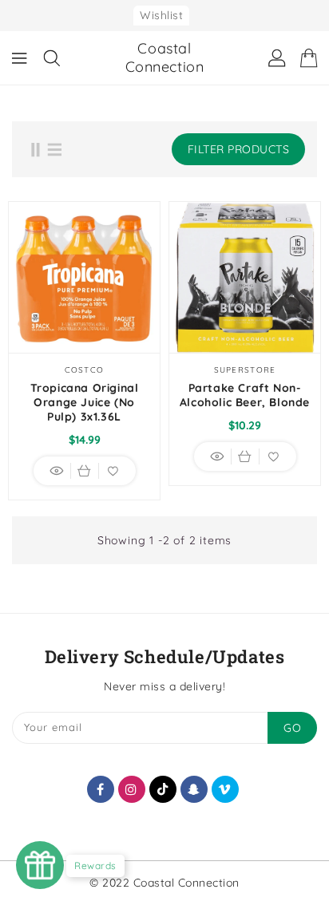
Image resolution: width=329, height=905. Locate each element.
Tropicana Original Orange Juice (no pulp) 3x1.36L (84, 402)
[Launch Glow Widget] (40, 865)
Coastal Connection (164, 57)
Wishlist (161, 15)
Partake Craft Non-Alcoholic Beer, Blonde (245, 395)
